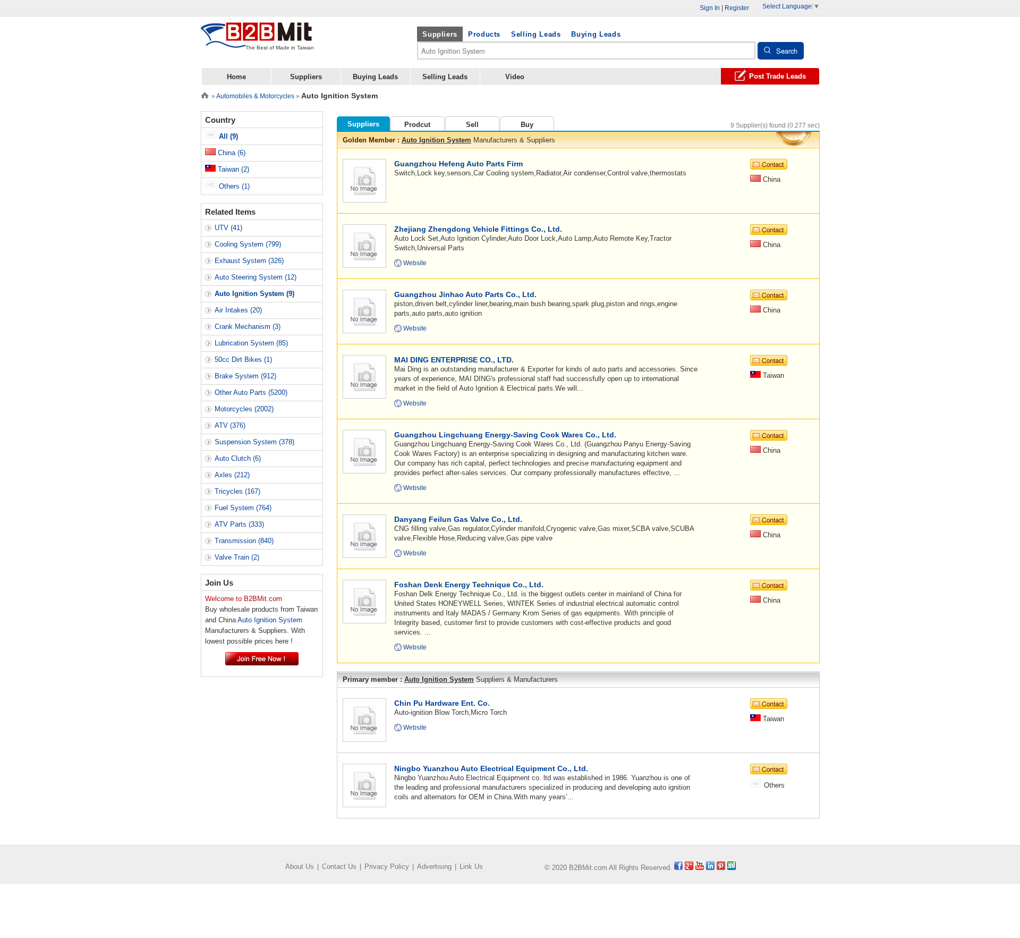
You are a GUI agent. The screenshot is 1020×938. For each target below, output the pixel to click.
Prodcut (417, 125)
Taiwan (232, 169)
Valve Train (237, 557)
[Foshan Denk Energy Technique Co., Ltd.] (364, 601)
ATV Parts (239, 524)
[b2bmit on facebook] (678, 868)
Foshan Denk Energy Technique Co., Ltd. (468, 584)
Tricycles (237, 491)
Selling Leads (535, 34)
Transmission (244, 541)
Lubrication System (251, 343)
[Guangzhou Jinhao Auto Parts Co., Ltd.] (364, 311)
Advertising (434, 867)
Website (415, 263)
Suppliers (439, 34)
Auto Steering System (255, 277)
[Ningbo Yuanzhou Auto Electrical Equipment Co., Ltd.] (364, 785)
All (227, 136)
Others (233, 186)
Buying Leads (595, 34)
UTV (228, 228)
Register (737, 8)
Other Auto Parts (251, 392)
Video (514, 77)
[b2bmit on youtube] (699, 868)
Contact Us (339, 867)
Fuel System (243, 508)
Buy (527, 125)
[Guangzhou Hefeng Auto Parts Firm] (364, 180)
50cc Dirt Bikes (243, 360)
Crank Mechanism (247, 327)
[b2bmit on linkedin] (710, 868)
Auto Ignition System (436, 140)
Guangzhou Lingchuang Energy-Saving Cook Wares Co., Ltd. (505, 434)
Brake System (245, 376)
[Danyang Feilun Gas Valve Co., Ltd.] (364, 535)
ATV (230, 425)
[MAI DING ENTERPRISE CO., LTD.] (364, 376)
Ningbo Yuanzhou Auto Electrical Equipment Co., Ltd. (491, 768)
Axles (232, 475)
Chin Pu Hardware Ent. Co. (442, 703)
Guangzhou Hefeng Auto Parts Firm (458, 163)
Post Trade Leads (777, 76)
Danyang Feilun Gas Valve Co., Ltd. (458, 519)
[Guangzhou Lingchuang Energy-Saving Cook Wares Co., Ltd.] (364, 451)
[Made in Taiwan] (256, 42)
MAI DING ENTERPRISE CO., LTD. (454, 360)
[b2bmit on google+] (689, 868)
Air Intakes (238, 310)
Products (484, 34)
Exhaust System (249, 261)
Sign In (710, 8)
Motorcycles (244, 409)
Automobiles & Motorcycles (255, 96)
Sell (472, 125)
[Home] (205, 94)
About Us (299, 867)
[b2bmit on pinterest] (721, 868)
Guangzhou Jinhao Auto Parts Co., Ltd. (465, 294)
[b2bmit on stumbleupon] (731, 868)
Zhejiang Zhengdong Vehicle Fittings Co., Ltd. (478, 229)
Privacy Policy (386, 867)
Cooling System (248, 244)
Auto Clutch (238, 458)
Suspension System (254, 442)
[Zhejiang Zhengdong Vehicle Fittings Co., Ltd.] (364, 245)
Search (786, 51)
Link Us (471, 867)
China (230, 153)
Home (236, 77)
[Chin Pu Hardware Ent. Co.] (364, 719)
